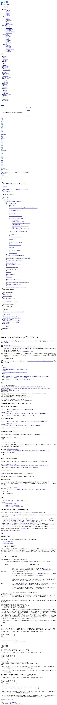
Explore (5, 44)
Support (5, 25)
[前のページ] (1, 332)
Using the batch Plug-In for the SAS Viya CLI (13, 311)
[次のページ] (1, 333)
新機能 (5, 186)
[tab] (34, 223)
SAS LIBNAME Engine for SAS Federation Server (17, 282)
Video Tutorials (9, 24)
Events (7, 41)
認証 (23, 351)
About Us (5, 34)
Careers (7, 39)
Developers (8, 30)
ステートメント (13, 253)
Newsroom (8, 40)
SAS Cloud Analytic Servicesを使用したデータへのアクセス (23, 208)
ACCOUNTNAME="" (25, 386)
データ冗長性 (15, 220)
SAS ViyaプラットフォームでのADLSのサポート (15, 372)
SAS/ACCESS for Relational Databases (15, 255)
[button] (1, 171)
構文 (4, 367)
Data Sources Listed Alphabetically (14, 201)
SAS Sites (6, 100)
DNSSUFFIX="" (41, 388)
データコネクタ (13, 234)
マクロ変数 (11, 247)
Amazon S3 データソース (18, 221)
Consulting (8, 51)
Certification (9, 20)
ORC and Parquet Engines (12, 267)
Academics (8, 21)
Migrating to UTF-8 (7, 294)
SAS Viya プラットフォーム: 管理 (11, 320)
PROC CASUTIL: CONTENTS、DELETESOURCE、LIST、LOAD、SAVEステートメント (27, 413)
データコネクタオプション (15, 237)
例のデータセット (7, 296)
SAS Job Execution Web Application (11, 316)
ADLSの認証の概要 (11, 503)
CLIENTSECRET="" (7, 388)
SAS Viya (8, 11)
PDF (3, 175)
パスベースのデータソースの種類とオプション (40, 361)
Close (2, 54)
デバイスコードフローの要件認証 (14, 506)
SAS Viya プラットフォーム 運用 (11, 322)
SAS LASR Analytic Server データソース (21, 228)
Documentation (9, 29)
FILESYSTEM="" (22, 388)
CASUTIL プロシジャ (14, 213)
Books (7, 23)
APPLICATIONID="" (38, 386)
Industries (8, 13)
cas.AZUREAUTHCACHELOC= (23, 584)
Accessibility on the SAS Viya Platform (12, 318)
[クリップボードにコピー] (2, 635)
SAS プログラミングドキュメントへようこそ (14, 183)
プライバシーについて (6, 702)
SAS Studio (6, 323)
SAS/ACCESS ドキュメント (13, 264)
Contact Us (8, 42)
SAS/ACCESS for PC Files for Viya (14, 260)
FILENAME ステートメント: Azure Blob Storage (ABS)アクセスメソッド (25, 524)
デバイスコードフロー (8, 543)
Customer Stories (10, 49)
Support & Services (10, 31)
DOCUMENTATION (5, 4)
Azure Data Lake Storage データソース (21, 223)
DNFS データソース (17, 224)
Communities (9, 28)
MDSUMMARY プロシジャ (15, 216)
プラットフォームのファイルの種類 (18, 231)
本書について (12, 205)
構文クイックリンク (8, 191)
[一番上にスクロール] (2, 701)
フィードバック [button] (4, 176)
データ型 (11, 239)
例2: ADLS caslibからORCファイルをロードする (15, 377)
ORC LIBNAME (24, 528)
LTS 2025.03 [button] (3, 173)
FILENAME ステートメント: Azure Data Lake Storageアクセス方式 (19, 523)
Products (8, 15)
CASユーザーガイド (11, 203)
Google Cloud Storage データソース (20, 226)
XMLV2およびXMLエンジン (13, 279)
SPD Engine (9, 277)
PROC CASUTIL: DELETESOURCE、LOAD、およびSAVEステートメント (22, 347)
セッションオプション (14, 250)
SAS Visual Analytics (8, 319)
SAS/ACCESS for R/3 (11, 263)
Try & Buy (8, 46)
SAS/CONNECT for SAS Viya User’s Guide (16, 287)
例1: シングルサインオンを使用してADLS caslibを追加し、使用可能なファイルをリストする (26, 376)
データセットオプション (15, 245)
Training (8, 19)
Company (8, 38)
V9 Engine (8, 272)
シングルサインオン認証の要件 (14, 505)
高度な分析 (6, 197)
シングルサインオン (8, 541)
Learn (4, 16)
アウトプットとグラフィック (10, 301)
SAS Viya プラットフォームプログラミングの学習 (15, 189)
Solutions (8, 14)
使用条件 (14, 702)
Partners (8, 50)
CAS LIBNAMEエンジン (15, 210)
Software (5, 9)
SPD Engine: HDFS (10, 274)
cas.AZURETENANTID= (46, 569)
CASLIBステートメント (10, 345)
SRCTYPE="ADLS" (14, 386)
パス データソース (16, 227)
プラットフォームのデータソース (17, 218)
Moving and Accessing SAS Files (13, 284)
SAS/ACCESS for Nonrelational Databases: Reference (18, 258)
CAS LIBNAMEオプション (15, 242)
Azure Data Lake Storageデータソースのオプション (15, 369)
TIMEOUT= (5, 389)
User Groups (9, 33)
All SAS (5, 7)
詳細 (4, 370)
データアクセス (7, 199)
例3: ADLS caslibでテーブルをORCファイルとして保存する (18, 379)
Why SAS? (8, 36)
